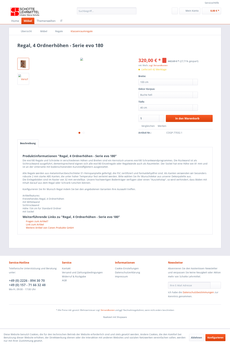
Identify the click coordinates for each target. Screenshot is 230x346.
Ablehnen (196, 337)
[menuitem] (106, 12)
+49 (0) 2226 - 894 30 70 (27, 280)
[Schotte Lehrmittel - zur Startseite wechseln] (25, 12)
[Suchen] (133, 11)
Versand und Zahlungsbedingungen (82, 272)
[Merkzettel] (175, 11)
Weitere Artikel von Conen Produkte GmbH (49, 227)
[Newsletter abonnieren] (215, 285)
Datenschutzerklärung (127, 272)
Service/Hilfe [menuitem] (212, 2)
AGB (64, 280)
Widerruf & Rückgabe (74, 276)
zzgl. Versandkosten (158, 65)
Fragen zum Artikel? (36, 221)
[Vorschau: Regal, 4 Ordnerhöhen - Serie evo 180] (23, 64)
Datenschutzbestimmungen (198, 292)
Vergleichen (148, 126)
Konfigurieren (215, 337)
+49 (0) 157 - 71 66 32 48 (27, 285)
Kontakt (66, 268)
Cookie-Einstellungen (127, 268)
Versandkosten (108, 310)
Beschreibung (28, 143)
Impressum (121, 276)
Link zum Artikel (34, 224)
